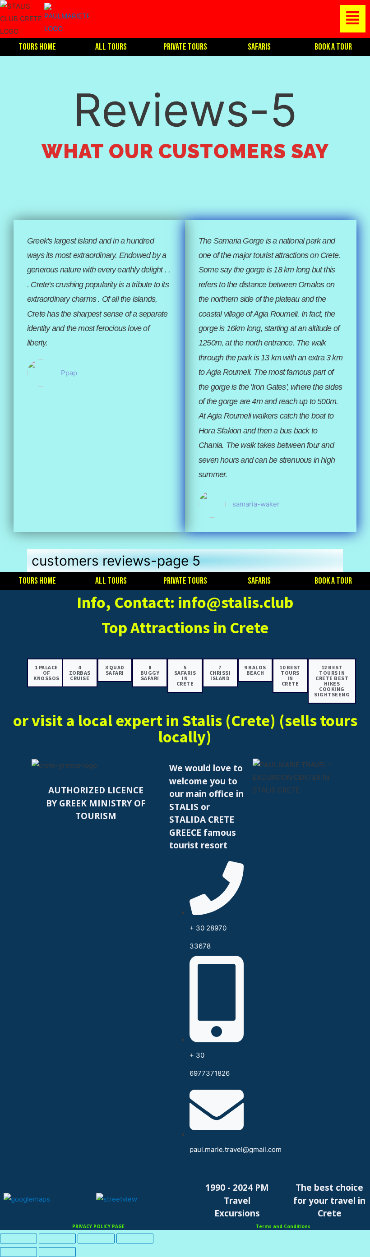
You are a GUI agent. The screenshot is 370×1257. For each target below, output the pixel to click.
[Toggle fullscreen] (57, 1238)
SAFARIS (259, 46)
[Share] (96, 1238)
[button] (229, 18)
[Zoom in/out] (18, 1238)
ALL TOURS (111, 46)
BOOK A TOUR (333, 46)
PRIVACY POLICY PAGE (98, 1226)
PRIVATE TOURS (185, 46)
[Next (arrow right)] (57, 1252)
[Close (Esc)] (134, 1238)
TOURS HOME (37, 46)
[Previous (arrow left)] (18, 1252)
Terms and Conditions (283, 1226)
